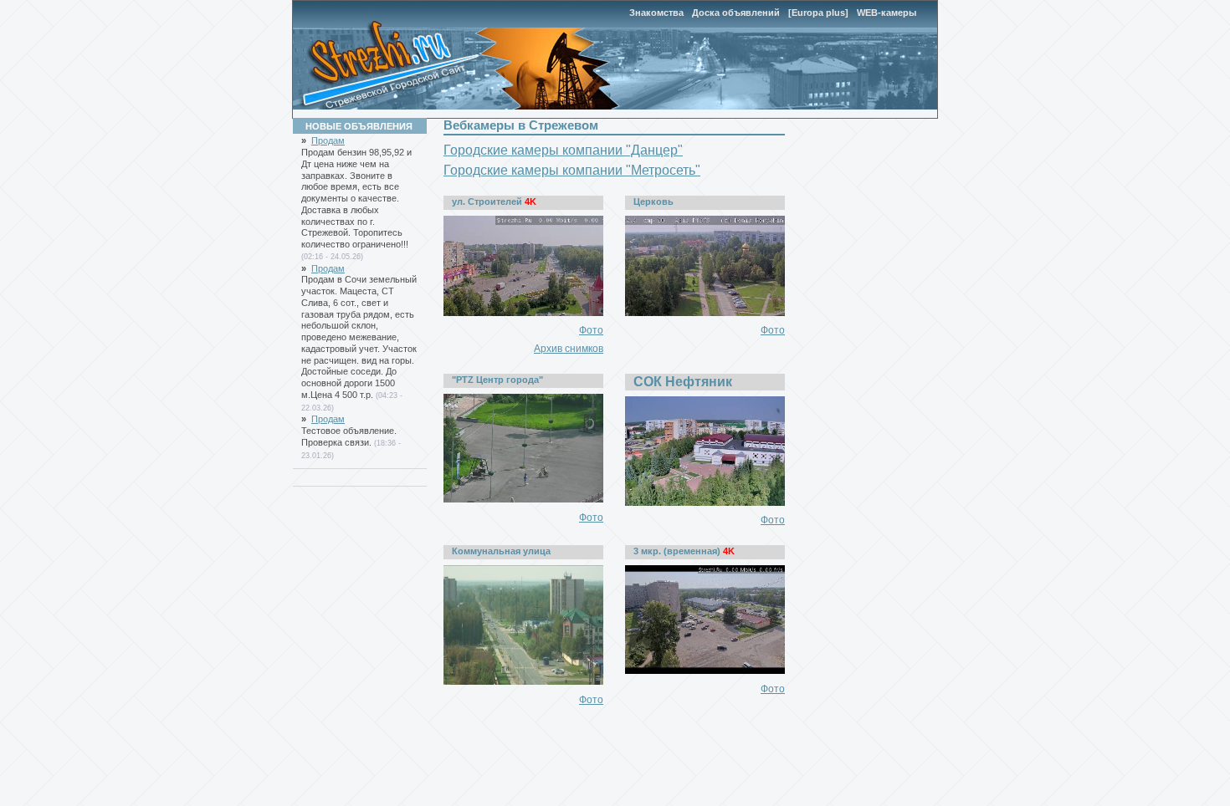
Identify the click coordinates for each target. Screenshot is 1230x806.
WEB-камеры (886, 13)
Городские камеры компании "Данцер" (563, 150)
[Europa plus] (818, 13)
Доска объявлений (736, 13)
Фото (591, 330)
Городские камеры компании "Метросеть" (571, 170)
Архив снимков (568, 349)
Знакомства (656, 13)
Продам (328, 140)
